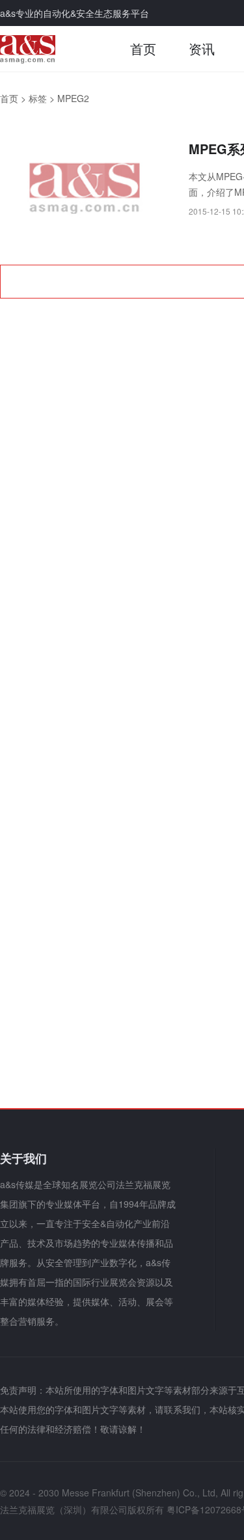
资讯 (202, 48)
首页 (143, 48)
